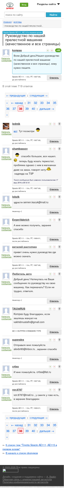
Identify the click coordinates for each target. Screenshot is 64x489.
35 (54, 103)
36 (7, 108)
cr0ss (15, 366)
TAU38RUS (18, 308)
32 (35, 103)
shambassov (20, 148)
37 (14, 108)
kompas (17, 50)
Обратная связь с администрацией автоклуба (27, 479)
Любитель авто (22, 273)
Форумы (17, 22)
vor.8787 (17, 389)
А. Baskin (51, 476)
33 (41, 103)
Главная (7, 22)
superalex (18, 339)
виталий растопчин (24, 246)
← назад (17, 103)
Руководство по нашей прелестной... (24, 26)
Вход (24, 4)
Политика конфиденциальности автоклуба (25, 482)
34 (48, 103)
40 (33, 108)
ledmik (16, 123)
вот (15, 131)
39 (27, 108)
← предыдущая (15, 95)
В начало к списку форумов (22, 453)
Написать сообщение (6, 59)
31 (29, 103)
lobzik (16, 196)
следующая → (39, 95)
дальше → (47, 108)
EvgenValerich (20, 219)
